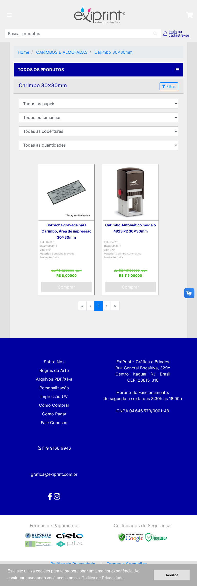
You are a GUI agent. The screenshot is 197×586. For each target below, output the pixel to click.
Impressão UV (54, 396)
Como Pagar (54, 413)
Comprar (66, 287)
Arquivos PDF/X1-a (54, 379)
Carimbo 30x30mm (113, 52)
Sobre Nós (54, 361)
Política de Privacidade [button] (103, 578)
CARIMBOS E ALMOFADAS (61, 52)
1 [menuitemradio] (99, 305)
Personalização (54, 387)
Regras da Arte (54, 370)
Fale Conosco (54, 422)
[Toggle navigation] (9, 15)
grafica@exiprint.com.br (54, 474)
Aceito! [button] (171, 575)
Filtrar (170, 86)
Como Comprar (54, 405)
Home (23, 52)
